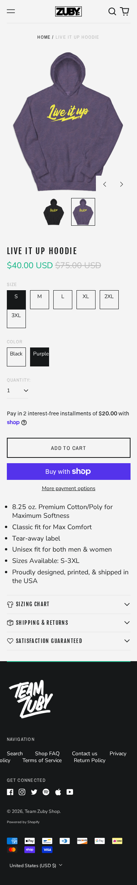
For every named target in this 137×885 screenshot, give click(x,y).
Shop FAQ (47, 753)
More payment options (69, 488)
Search (15, 753)
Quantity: (19, 380)
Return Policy (89, 760)
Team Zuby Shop (42, 811)
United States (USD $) (33, 866)
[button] (113, 11)
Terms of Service (42, 760)
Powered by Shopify (23, 822)
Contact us (84, 753)
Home (44, 37)
